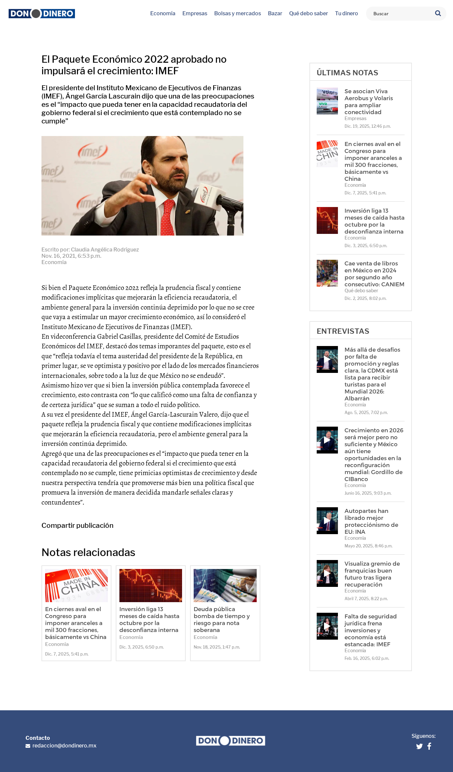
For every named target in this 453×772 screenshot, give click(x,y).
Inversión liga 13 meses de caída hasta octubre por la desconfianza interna (149, 619)
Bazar (275, 13)
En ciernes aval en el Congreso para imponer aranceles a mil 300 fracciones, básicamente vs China (75, 622)
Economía (162, 13)
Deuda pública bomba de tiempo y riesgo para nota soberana (222, 619)
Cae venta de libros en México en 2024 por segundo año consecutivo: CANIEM (375, 273)
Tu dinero (346, 13)
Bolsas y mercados (237, 13)
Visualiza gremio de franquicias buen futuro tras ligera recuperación (372, 574)
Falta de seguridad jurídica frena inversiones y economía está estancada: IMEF (371, 630)
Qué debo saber (308, 13)
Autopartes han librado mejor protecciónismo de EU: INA (371, 521)
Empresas (194, 13)
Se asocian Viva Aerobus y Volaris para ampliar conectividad (369, 101)
